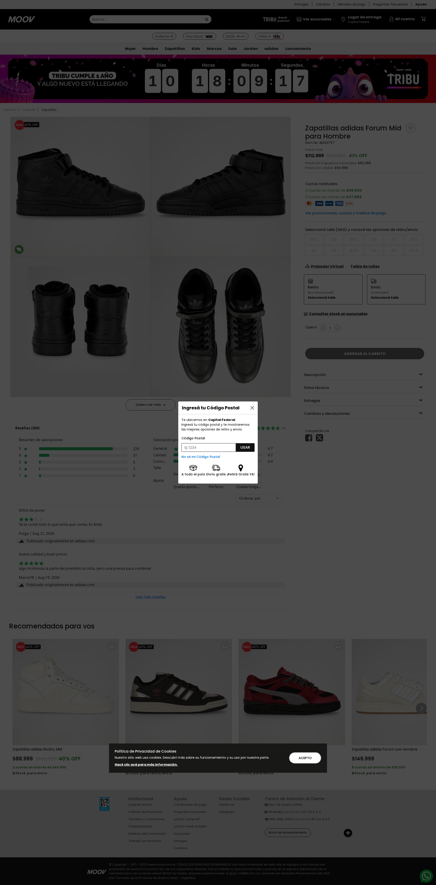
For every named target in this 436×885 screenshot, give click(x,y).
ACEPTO (305, 758)
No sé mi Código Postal (200, 457)
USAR (245, 447)
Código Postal (193, 438)
